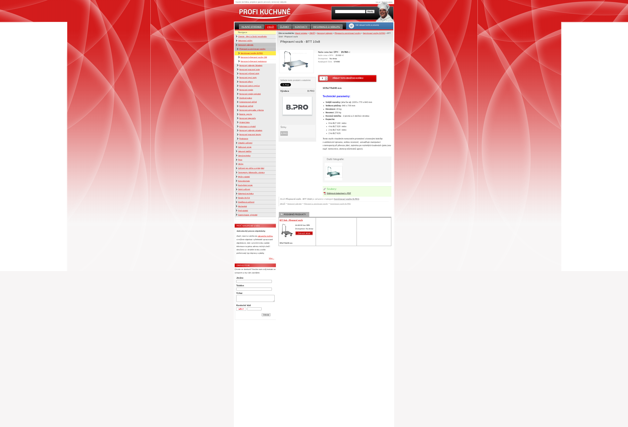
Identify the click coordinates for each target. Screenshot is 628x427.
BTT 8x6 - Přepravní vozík (291, 220)
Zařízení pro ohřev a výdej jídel (251, 168)
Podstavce (243, 139)
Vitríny (241, 164)
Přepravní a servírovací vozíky (252, 49)
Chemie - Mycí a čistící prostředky (252, 36)
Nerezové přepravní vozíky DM (254, 57)
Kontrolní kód (243, 305)
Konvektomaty (244, 181)
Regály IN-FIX (244, 198)
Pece (240, 160)
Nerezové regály (246, 90)
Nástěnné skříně (246, 106)
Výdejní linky (244, 122)
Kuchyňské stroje (245, 185)
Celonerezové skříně (248, 102)
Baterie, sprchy (245, 114)
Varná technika (244, 156)
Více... (271, 258)
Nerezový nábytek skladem (250, 130)
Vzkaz (239, 293)
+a (377, 2)
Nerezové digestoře (247, 118)
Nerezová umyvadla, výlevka (251, 110)
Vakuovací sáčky (245, 41)
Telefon (240, 285)
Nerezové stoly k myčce (249, 86)
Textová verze (387, 2)
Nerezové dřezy (246, 82)
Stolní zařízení (244, 189)
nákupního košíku (265, 236)
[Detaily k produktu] (304, 233)
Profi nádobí (243, 211)
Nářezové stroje (245, 147)
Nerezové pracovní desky (250, 134)
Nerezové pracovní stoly (249, 70)
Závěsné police (245, 98)
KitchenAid (242, 206)
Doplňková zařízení (246, 202)
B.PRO (284, 133)
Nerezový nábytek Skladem (250, 65)
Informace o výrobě (247, 126)
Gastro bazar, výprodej (247, 215)
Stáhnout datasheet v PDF (339, 193)
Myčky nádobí (244, 177)
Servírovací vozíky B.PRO (252, 53)
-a (379, 2)
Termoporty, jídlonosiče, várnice (251, 172)
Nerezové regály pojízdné (250, 94)
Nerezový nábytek (245, 45)
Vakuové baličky (245, 151)
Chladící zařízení (245, 143)
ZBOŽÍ (270, 27)
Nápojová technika (246, 194)
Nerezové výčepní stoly (249, 73)
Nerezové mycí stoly (248, 78)
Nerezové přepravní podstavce (254, 61)
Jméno (239, 278)
